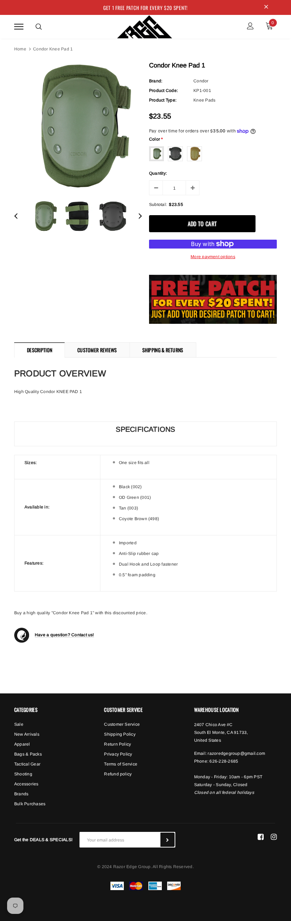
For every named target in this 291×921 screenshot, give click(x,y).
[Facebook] (261, 837)
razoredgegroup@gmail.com (236, 753)
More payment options (213, 256)
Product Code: (163, 90)
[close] (266, 7)
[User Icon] (250, 27)
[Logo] (144, 25)
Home (20, 49)
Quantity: (158, 173)
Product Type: (162, 100)
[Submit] (167, 840)
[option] (78, 126)
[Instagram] (274, 837)
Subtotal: (158, 204)
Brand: (155, 80)
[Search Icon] (38, 26)
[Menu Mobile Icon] (18, 27)
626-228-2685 (223, 761)
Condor (200, 80)
